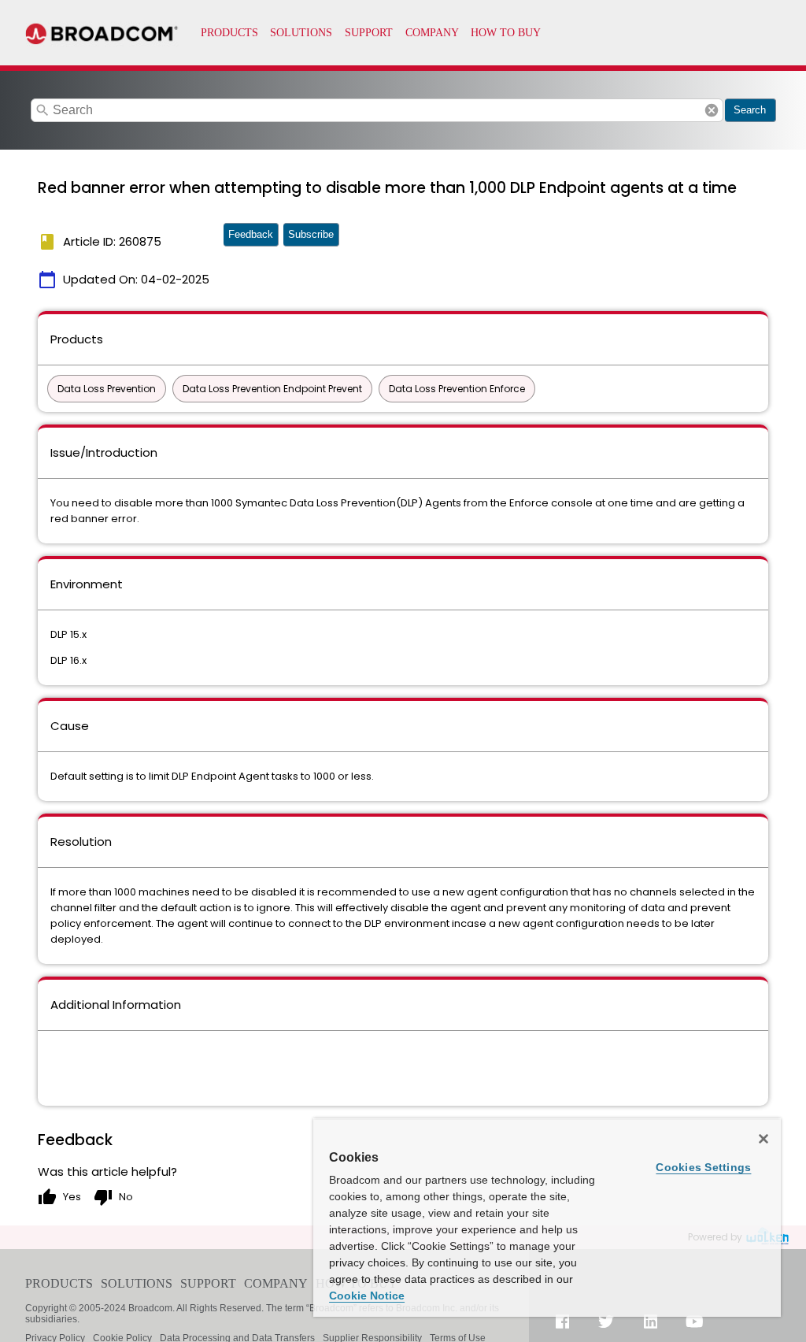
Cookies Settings (703, 1167)
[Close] (763, 1139)
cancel (711, 110)
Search (750, 110)
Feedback (250, 234)
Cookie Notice (367, 1295)
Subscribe (311, 234)
